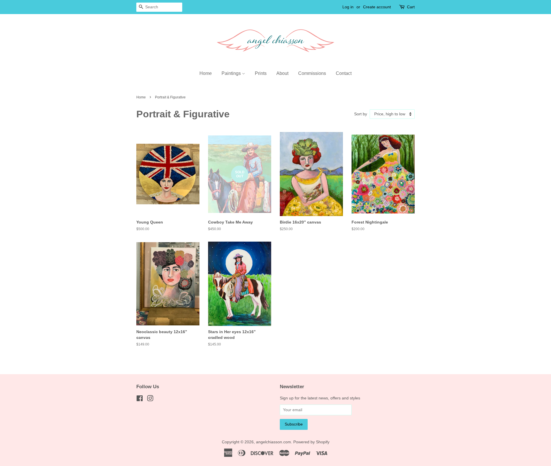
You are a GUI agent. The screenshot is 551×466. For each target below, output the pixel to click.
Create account (377, 7)
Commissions (312, 73)
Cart (411, 7)
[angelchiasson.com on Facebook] (139, 399)
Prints (261, 73)
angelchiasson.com (273, 442)
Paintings (232, 73)
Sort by (360, 114)
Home (205, 73)
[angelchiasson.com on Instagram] (150, 399)
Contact (344, 73)
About (282, 73)
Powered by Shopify (311, 442)
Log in (348, 7)
